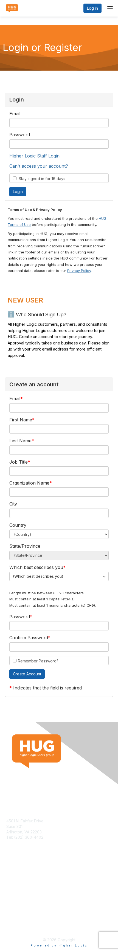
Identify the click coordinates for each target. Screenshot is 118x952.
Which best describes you (36, 567)
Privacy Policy (79, 270)
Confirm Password (28, 637)
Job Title (18, 462)
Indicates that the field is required (47, 688)
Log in (92, 8)
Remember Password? (38, 661)
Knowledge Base (21, 878)
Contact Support (21, 842)
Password (19, 134)
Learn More (16, 884)
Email (14, 113)
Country (17, 525)
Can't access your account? (38, 166)
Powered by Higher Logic (59, 945)
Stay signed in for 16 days (40, 178)
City (13, 504)
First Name (20, 419)
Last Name (20, 440)
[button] (27, 674)
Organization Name (29, 483)
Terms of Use (18, 920)
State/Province (24, 546)
